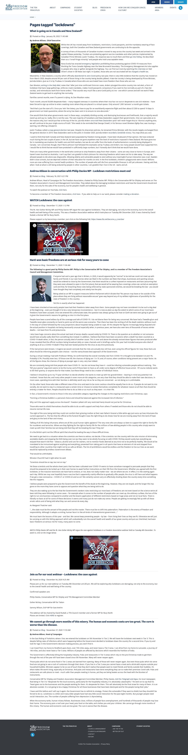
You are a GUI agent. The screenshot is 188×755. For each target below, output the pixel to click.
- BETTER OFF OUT (118, 731)
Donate (181, 2)
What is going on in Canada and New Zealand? (56, 30)
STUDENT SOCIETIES (143, 726)
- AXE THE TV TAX (117, 729)
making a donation (131, 194)
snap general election (58, 130)
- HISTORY (90, 737)
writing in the (50, 85)
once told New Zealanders (101, 120)
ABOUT (89, 726)
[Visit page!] (181, 8)
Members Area (159, 8)
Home (32, 17)
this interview (140, 69)
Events (173, 7)
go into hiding (136, 57)
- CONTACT (90, 734)
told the (126, 679)
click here (63, 190)
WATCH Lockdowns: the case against (51, 200)
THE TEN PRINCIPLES (70, 726)
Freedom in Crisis (105, 8)
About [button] (53, 7)
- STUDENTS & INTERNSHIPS (96, 731)
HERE (52, 615)
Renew (167, 2)
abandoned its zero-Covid (85, 76)
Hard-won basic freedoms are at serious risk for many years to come (69, 259)
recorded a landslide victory (119, 133)
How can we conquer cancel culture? (132, 8)
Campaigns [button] (65, 7)
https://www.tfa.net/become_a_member (107, 219)
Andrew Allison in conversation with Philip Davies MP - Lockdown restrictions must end (80, 170)
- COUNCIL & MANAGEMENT (96, 729)
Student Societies (78, 8)
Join (153, 2)
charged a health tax (139, 71)
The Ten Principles (35, 8)
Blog (95, 7)
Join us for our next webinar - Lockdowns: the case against (63, 574)
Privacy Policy (105, 744)
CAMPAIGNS (116, 726)
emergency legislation (91, 63)
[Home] (16, 7)
